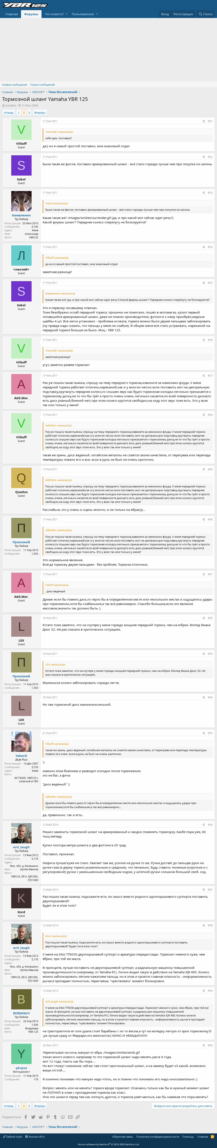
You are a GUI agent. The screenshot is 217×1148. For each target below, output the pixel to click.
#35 (210, 733)
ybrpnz (21, 1068)
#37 (210, 889)
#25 (210, 283)
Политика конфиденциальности (157, 1136)
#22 (210, 157)
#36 (210, 824)
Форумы (31, 14)
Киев (35, 230)
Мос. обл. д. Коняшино (24, 866)
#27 (210, 375)
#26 (210, 340)
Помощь (188, 1136)
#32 (210, 618)
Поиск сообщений (42, 85)
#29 (210, 469)
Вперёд (39, 112)
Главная (11, 14)
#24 (210, 247)
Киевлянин (21, 215)
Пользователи (83, 14)
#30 (210, 519)
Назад (9, 112)
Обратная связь (122, 1136)
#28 (210, 415)
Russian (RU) (36, 1136)
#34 (210, 697)
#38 (210, 925)
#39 (210, 991)
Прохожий (21, 542)
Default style (14, 1136)
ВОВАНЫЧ (21, 1013)
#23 (210, 192)
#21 (210, 121)
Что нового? (54, 14)
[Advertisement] (108, 49)
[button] (67, 14)
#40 (210, 1045)
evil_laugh (21, 847)
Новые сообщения (14, 85)
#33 (210, 654)
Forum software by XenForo (108, 1144)
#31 (210, 574)
